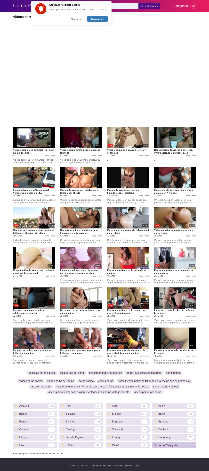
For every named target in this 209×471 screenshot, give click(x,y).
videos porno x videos (165, 386)
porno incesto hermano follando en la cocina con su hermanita (154, 381)
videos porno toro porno (147, 392)
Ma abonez (97, 19)
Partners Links (132, 465)
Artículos (74, 465)
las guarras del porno (72, 372)
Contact (119, 465)
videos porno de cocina (60, 381)
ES (193, 6)
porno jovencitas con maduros (144, 372)
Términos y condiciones (101, 465)
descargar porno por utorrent (105, 372)
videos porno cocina (31, 381)
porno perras (173, 372)
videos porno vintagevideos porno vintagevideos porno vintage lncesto (88, 392)
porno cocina (86, 381)
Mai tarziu (76, 19)
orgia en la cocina (41, 386)
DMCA (84, 465)
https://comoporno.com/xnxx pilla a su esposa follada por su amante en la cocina (102, 386)
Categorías (180, 5)
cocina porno (105, 381)
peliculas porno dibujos (42, 372)
